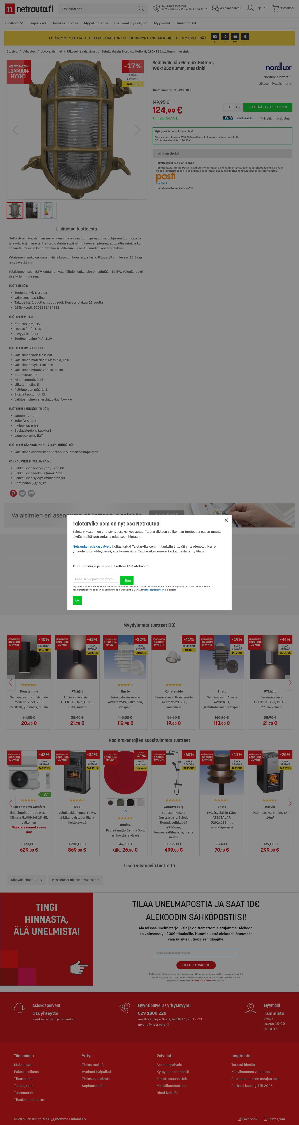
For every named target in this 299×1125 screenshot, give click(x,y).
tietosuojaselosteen (153, 589)
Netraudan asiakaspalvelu (92, 546)
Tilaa (127, 580)
